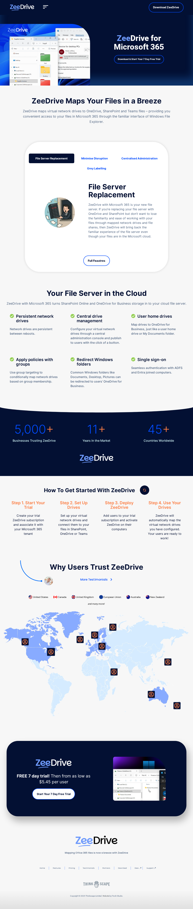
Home (42, 868)
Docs (137, 868)
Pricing (72, 868)
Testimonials (89, 868)
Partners (106, 868)
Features (57, 868)
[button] (46, 7)
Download (122, 868)
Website (106, 896)
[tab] (51, 158)
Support (150, 868)
